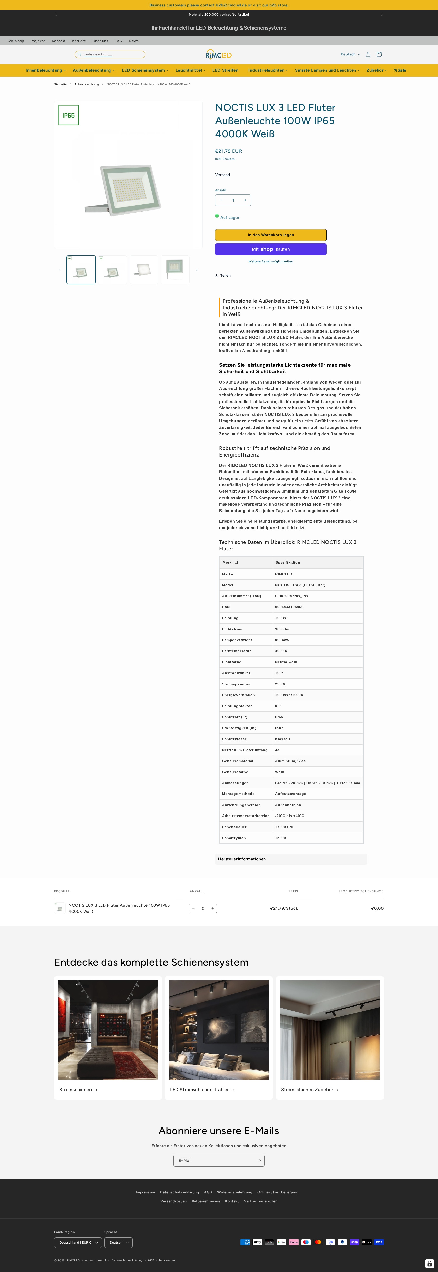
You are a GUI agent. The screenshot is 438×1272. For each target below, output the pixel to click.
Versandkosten (173, 1201)
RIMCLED (73, 1260)
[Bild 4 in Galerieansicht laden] (175, 269)
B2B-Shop (15, 41)
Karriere (79, 41)
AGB (208, 1192)
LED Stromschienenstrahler (199, 1090)
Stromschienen (75, 1090)
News (134, 41)
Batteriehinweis (206, 1201)
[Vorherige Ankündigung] (56, 15)
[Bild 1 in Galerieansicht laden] (81, 269)
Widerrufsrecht (95, 1260)
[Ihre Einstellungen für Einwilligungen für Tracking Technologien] (429, 1263)
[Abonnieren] (258, 1161)
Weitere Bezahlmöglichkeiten (271, 261)
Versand (222, 174)
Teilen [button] (225, 275)
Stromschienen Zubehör (307, 1090)
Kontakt (59, 41)
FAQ (118, 41)
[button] (110, 54)
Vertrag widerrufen (261, 1201)
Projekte (38, 41)
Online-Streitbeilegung (277, 1192)
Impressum (145, 1192)
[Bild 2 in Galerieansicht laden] (112, 269)
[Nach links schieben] (59, 269)
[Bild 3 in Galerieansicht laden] (144, 269)
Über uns (100, 41)
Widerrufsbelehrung (234, 1192)
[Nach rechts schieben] (197, 269)
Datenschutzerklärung (179, 1192)
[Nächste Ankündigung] (382, 15)
